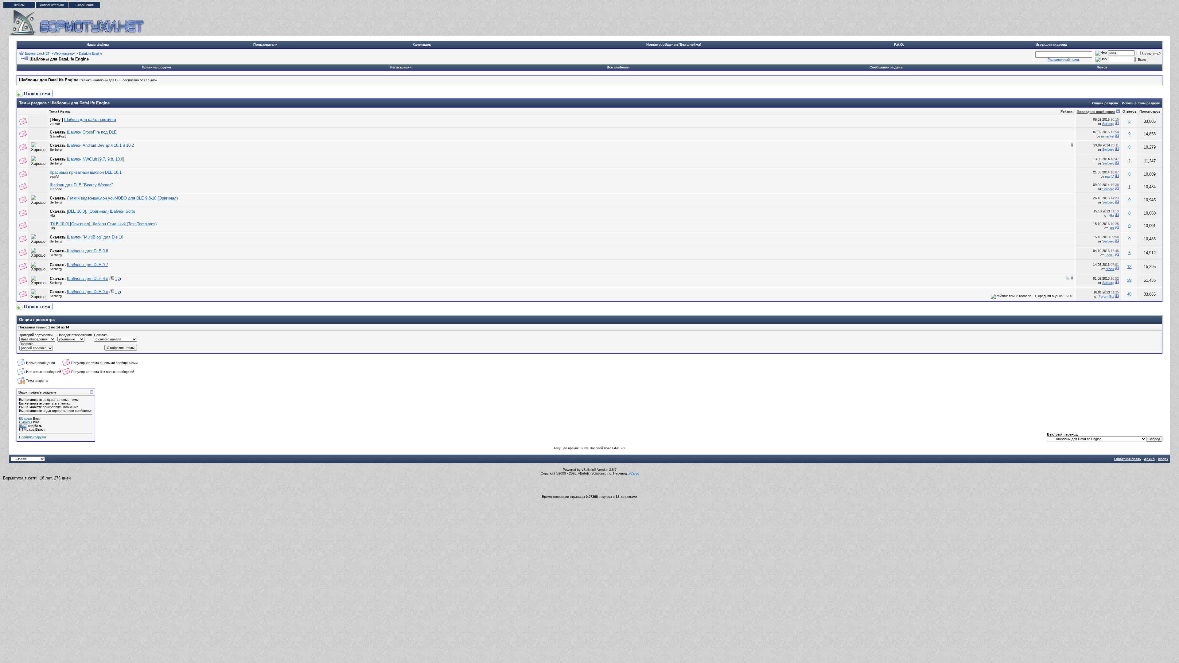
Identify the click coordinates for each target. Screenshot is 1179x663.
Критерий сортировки (36, 335)
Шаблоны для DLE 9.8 (87, 251)
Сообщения (85, 5)
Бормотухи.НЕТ (37, 53)
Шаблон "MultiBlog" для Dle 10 (95, 237)
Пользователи (265, 44)
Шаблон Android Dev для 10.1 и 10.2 (100, 145)
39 (1129, 280)
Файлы (19, 5)
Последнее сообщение (1096, 112)
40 (1129, 294)
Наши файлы (98, 44)
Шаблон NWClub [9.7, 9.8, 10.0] (95, 159)
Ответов (1130, 111)
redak (1110, 269)
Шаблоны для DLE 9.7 (87, 264)
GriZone (56, 189)
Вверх (1163, 459)
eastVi (54, 176)
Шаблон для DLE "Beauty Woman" (81, 185)
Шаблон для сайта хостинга (90, 119)
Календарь (422, 44)
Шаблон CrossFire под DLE (92, 132)
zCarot (633, 473)
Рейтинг (1067, 111)
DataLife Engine (90, 53)
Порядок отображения (74, 335)
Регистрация (400, 67)
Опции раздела (1105, 103)
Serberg (1108, 124)
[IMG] (23, 426)
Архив (1149, 459)
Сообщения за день (886, 67)
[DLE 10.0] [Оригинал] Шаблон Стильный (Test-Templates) (103, 224)
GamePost (58, 136)
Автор (65, 111)
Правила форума (156, 67)
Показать (101, 335)
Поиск (1102, 67)
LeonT (1109, 255)
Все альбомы (618, 67)
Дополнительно (52, 5)
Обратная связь (1127, 459)
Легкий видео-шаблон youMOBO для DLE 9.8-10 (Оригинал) (122, 198)
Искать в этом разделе (1141, 103)
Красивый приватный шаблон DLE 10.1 (86, 172)
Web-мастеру (64, 53)
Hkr (52, 215)
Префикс (26, 344)
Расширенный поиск (1064, 59)
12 (1129, 266)
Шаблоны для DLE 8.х (87, 278)
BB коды (25, 418)
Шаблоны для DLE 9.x (87, 291)
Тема (53, 111)
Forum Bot (1106, 296)
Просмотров (1150, 111)
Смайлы (25, 422)
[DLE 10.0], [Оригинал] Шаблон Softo (101, 211)
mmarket (1107, 136)
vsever (55, 124)
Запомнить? (1151, 54)
